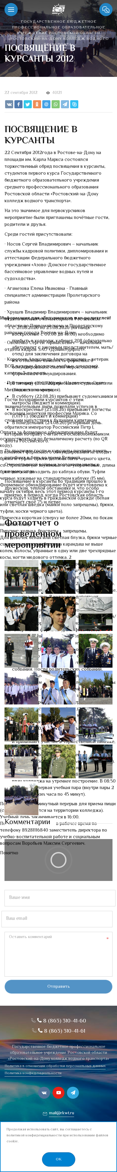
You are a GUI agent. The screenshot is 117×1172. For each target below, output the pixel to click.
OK (59, 1159)
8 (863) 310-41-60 (64, 1021)
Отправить (58, 986)
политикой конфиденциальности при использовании (51, 1135)
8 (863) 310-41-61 (64, 1031)
